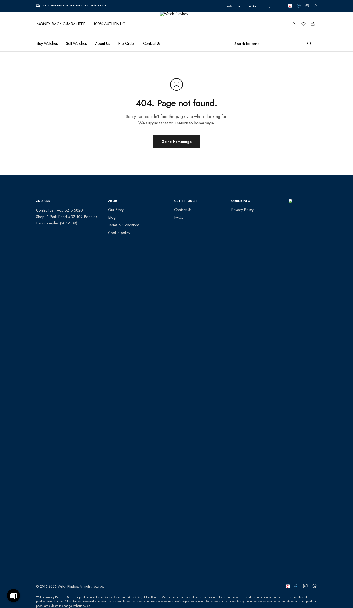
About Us (102, 43)
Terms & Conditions (124, 225)
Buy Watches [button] (47, 43)
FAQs (252, 6)
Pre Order (126, 43)
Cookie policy (119, 233)
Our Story (116, 210)
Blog (266, 6)
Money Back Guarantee (61, 24)
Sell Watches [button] (76, 43)
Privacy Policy (242, 210)
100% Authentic (109, 24)
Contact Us (231, 6)
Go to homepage (176, 141)
